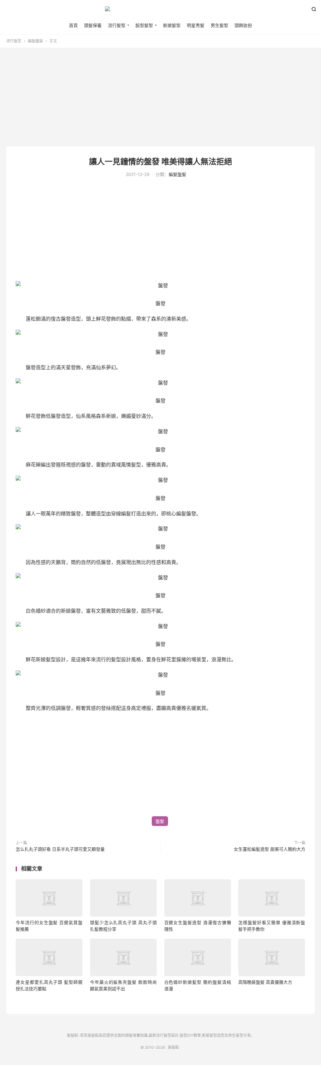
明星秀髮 (195, 25)
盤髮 (159, 821)
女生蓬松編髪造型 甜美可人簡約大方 (269, 849)
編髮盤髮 (35, 41)
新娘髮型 (172, 25)
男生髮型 (219, 25)
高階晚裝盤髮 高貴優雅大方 (265, 982)
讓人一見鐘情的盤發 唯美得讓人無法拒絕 (160, 161)
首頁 (73, 25)
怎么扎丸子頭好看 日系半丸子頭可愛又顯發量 (60, 849)
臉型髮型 (144, 25)
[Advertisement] (160, 98)
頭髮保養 (93, 25)
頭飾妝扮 (243, 25)
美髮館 (160, 11)
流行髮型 (116, 25)
